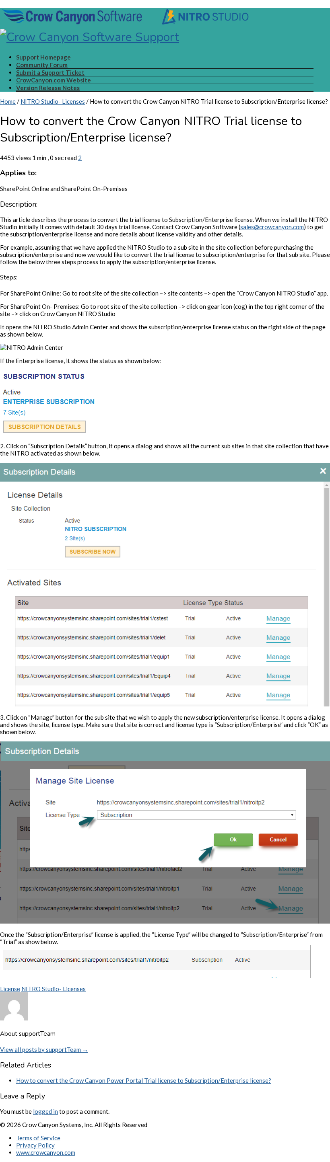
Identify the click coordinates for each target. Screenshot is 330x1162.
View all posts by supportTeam (44, 1049)
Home (8, 101)
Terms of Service (38, 1137)
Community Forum (42, 64)
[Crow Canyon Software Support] (125, 28)
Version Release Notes (48, 87)
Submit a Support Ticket (50, 72)
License (10, 988)
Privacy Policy (35, 1145)
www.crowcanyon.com (45, 1152)
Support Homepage (43, 57)
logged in (45, 1111)
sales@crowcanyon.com (272, 226)
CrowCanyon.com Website (53, 80)
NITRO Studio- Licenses (53, 101)
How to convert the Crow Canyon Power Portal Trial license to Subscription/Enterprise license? (143, 1080)
